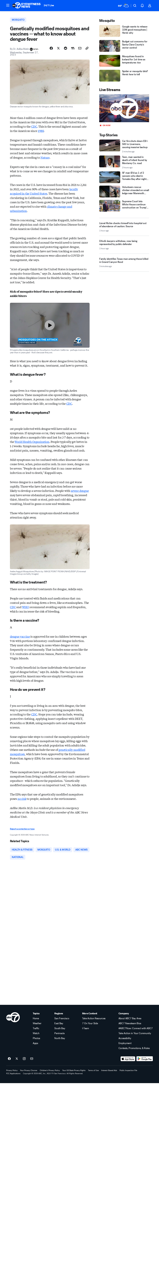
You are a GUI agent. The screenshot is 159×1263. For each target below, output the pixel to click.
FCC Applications (13, 1073)
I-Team (85, 1028)
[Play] (124, 108)
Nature (45, 157)
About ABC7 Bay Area (129, 1018)
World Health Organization (32, 442)
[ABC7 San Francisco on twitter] (17, 1059)
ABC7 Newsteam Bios (129, 1023)
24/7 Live (49, 5)
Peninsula (59, 1033)
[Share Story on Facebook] (51, 48)
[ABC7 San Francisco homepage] (26, 5)
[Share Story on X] (58, 48)
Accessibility (124, 1038)
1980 (41, 131)
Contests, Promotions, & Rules (134, 1048)
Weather (37, 1023)
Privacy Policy (12, 1070)
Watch (36, 1033)
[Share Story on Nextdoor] (72, 48)
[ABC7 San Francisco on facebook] (9, 1059)
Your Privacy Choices (28, 1070)
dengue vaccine (20, 636)
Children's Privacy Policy (50, 1070)
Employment (125, 1043)
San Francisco (61, 1018)
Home (36, 1018)
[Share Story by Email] (79, 48)
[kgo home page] (13, 1017)
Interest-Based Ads (109, 1070)
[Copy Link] (87, 48)
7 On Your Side (90, 1023)
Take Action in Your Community (134, 1033)
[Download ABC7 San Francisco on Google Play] (144, 1058)
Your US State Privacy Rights (74, 1070)
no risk (22, 799)
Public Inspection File (128, 1070)
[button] (8, 5)
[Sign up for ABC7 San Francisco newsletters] (32, 1059)
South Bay (59, 1028)
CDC (34, 126)
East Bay (58, 1023)
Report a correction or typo (22, 828)
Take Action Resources (93, 1018)
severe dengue (80, 491)
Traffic (36, 1028)
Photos (36, 1038)
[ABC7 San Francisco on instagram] (24, 1059)
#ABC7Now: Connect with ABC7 (135, 1028)
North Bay (59, 1038)
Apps (35, 1043)
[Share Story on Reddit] (65, 48)
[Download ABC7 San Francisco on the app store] (127, 1058)
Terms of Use (93, 1070)
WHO (25, 607)
